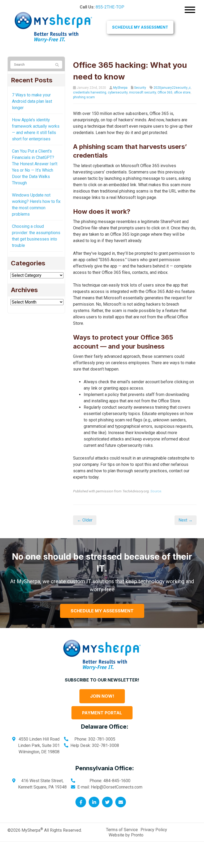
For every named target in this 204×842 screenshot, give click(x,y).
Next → (185, 520)
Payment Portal (102, 712)
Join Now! (102, 696)
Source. (156, 491)
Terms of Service (122, 829)
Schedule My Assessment (140, 27)
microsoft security (142, 92)
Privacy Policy (154, 829)
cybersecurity (118, 92)
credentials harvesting (89, 92)
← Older (84, 520)
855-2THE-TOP (110, 7)
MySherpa (120, 88)
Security (140, 88)
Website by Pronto (126, 834)
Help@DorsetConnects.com (116, 787)
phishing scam (84, 97)
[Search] (57, 65)
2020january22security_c (172, 88)
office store (182, 92)
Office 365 (165, 92)
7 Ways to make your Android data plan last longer (32, 101)
